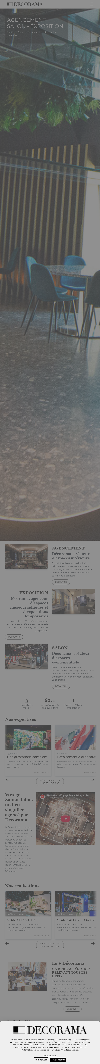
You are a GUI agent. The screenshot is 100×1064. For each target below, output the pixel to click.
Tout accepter (58, 1059)
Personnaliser (50, 1055)
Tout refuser (41, 1059)
